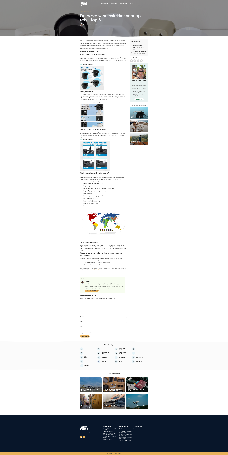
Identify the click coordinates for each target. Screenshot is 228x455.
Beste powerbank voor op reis (109, 431)
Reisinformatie (114, 3)
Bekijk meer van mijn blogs (92, 290)
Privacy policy (138, 433)
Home (81, 11)
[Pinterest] (81, 437)
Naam (82, 316)
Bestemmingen (123, 3)
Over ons (131, 3)
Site (81, 326)
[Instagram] (84, 437)
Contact (136, 431)
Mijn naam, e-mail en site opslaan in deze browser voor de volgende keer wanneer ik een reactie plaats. (102, 333)
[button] (146, 3)
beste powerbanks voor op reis (100, 269)
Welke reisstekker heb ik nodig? (138, 48)
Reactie (82, 301)
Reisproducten (104, 3)
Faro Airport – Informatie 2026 (125, 440)
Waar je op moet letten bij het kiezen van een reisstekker (139, 52)
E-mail (82, 321)
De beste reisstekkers (137, 45)
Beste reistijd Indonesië (107, 439)
